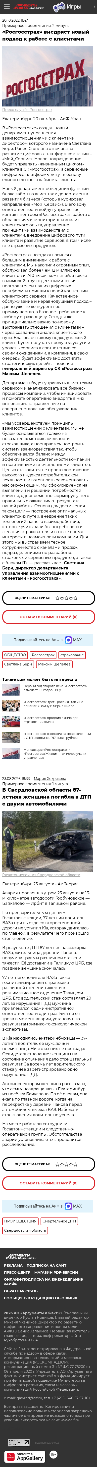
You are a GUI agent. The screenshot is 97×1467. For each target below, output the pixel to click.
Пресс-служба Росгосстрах (27, 109)
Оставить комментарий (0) (49, 617)
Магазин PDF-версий (56, 1272)
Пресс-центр (17, 1272)
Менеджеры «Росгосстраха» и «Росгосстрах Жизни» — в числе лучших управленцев (55, 753)
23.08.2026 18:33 (16, 778)
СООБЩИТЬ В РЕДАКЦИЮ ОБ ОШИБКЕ (41, 1298)
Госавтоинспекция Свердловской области (41, 875)
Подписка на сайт (46, 1265)
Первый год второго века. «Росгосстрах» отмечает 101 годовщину (55, 688)
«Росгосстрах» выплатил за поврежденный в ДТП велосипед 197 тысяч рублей (57, 736)
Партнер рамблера (47, 1442)
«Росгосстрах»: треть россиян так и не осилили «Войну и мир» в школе (53, 704)
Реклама (13, 1265)
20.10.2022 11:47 (15, 20)
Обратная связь (21, 1291)
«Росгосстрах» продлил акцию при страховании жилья (51, 720)
